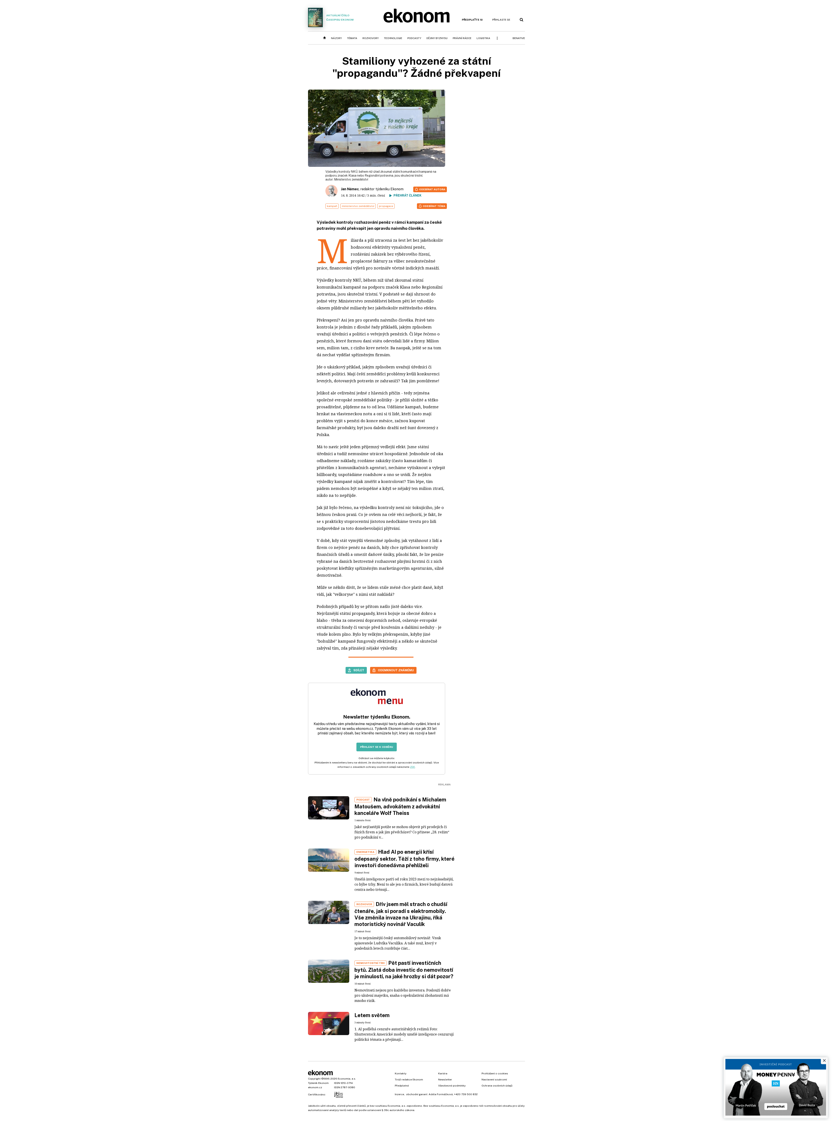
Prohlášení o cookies (495, 1073)
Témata (352, 38)
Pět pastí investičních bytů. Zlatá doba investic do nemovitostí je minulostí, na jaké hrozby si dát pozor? (403, 969)
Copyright (314, 1078)
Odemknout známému (396, 670)
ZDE (412, 766)
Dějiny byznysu (437, 38)
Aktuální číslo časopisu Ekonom (340, 17)
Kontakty (400, 1073)
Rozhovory (370, 38)
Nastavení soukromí (494, 1079)
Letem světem (372, 1015)
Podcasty (414, 38)
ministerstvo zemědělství (358, 206)
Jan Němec (350, 189)
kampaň (332, 206)
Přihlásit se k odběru (376, 746)
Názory (336, 38)
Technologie (393, 38)
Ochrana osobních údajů (497, 1085)
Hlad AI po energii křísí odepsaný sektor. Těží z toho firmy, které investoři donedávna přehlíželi (404, 858)
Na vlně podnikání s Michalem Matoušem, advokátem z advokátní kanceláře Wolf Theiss (400, 806)
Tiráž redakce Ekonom (409, 1079)
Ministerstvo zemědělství (351, 179)
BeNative (519, 38)
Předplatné (402, 1085)
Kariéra (442, 1073)
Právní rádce (462, 38)
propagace (386, 206)
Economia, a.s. (347, 1078)
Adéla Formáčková (441, 1094)
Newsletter (445, 1079)
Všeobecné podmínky (452, 1085)
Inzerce (399, 1094)
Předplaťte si (472, 19)
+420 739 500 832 (466, 1094)
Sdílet (358, 670)
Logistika (483, 38)
